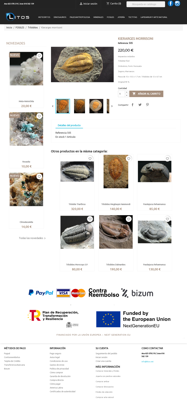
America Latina (56, 388)
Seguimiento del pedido (106, 353)
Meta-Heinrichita (26, 101)
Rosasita (26, 162)
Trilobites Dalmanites (115, 264)
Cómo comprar (56, 372)
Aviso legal (55, 357)
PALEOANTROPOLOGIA (80, 17)
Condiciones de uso (59, 361)
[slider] (82, 93)
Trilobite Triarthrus (77, 204)
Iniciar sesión (101, 357)
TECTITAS (132, 17)
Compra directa (57, 380)
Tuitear (140, 105)
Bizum (7, 369)
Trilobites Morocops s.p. (77, 264)
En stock (60, 137)
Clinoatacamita (26, 222)
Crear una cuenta (103, 361)
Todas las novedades (33, 238)
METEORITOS (44, 17)
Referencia (61, 132)
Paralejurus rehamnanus (154, 204)
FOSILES (110, 17)
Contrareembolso (12, 357)
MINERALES (98, 17)
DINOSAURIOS (60, 17)
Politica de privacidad (59, 369)
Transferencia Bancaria (14, 365)
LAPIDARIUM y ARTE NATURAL (154, 17)
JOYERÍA (121, 17)
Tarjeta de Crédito (12, 361)
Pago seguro (55, 353)
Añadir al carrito (146, 93)
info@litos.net (148, 362)
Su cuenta (102, 348)
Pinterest (147, 105)
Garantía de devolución (60, 376)
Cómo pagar (55, 384)
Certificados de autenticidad (62, 391)
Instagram (177, 3)
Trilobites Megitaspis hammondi (115, 204)
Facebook (171, 3)
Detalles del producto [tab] (69, 125)
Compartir (132, 105)
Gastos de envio (57, 365)
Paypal (7, 353)
